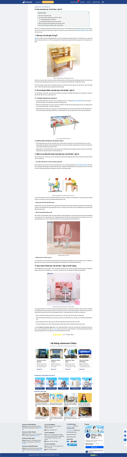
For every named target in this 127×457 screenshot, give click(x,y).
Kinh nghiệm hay (46, 7)
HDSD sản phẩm (96, 2)
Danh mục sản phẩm (47, 2)
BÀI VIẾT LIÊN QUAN (40, 391)
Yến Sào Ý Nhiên (74, 2)
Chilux (55, 329)
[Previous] (34, 383)
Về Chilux (82, 2)
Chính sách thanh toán (72, 432)
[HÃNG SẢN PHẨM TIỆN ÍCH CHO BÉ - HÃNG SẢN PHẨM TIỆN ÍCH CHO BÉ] (27, 1)
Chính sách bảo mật (71, 437)
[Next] (93, 383)
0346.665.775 (70, 426)
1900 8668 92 (70, 430)
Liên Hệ (88, 2)
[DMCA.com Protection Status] (94, 454)
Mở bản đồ (39, 369)
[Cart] (103, 2)
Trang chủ (38, 2)
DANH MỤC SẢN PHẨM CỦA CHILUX (45, 375)
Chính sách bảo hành (71, 434)
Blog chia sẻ (38, 7)
